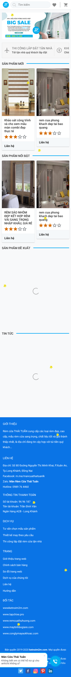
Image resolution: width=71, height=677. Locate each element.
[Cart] (66, 5)
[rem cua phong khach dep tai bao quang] (53, 92)
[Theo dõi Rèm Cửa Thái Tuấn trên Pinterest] (43, 670)
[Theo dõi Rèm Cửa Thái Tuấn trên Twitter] (20, 670)
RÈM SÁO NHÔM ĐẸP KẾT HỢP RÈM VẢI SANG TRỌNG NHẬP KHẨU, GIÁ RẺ (18, 218)
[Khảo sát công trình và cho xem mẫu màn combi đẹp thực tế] (18, 92)
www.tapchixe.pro (13, 614)
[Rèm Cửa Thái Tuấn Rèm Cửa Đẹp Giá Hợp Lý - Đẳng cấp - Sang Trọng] (5, 4)
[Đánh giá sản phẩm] (18, 137)
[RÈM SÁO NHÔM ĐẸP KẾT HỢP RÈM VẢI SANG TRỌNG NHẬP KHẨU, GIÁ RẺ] (18, 184)
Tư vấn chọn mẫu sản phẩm (19, 528)
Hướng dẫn (9, 590)
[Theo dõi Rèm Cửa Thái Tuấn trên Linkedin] (50, 670)
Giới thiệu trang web (14, 558)
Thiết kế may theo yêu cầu (18, 535)
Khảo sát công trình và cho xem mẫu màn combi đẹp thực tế (17, 125)
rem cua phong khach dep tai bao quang (51, 123)
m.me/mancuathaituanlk (30, 476)
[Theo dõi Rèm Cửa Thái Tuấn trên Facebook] (28, 670)
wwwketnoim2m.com (15, 608)
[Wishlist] (54, 5)
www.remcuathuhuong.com (19, 620)
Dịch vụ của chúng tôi (15, 577)
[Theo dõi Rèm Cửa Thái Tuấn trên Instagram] (35, 670)
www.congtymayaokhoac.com (20, 633)
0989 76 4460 (20, 486)
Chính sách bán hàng (15, 565)
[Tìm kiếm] (14, 5)
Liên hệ (7, 584)
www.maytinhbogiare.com (18, 627)
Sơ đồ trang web (12, 571)
